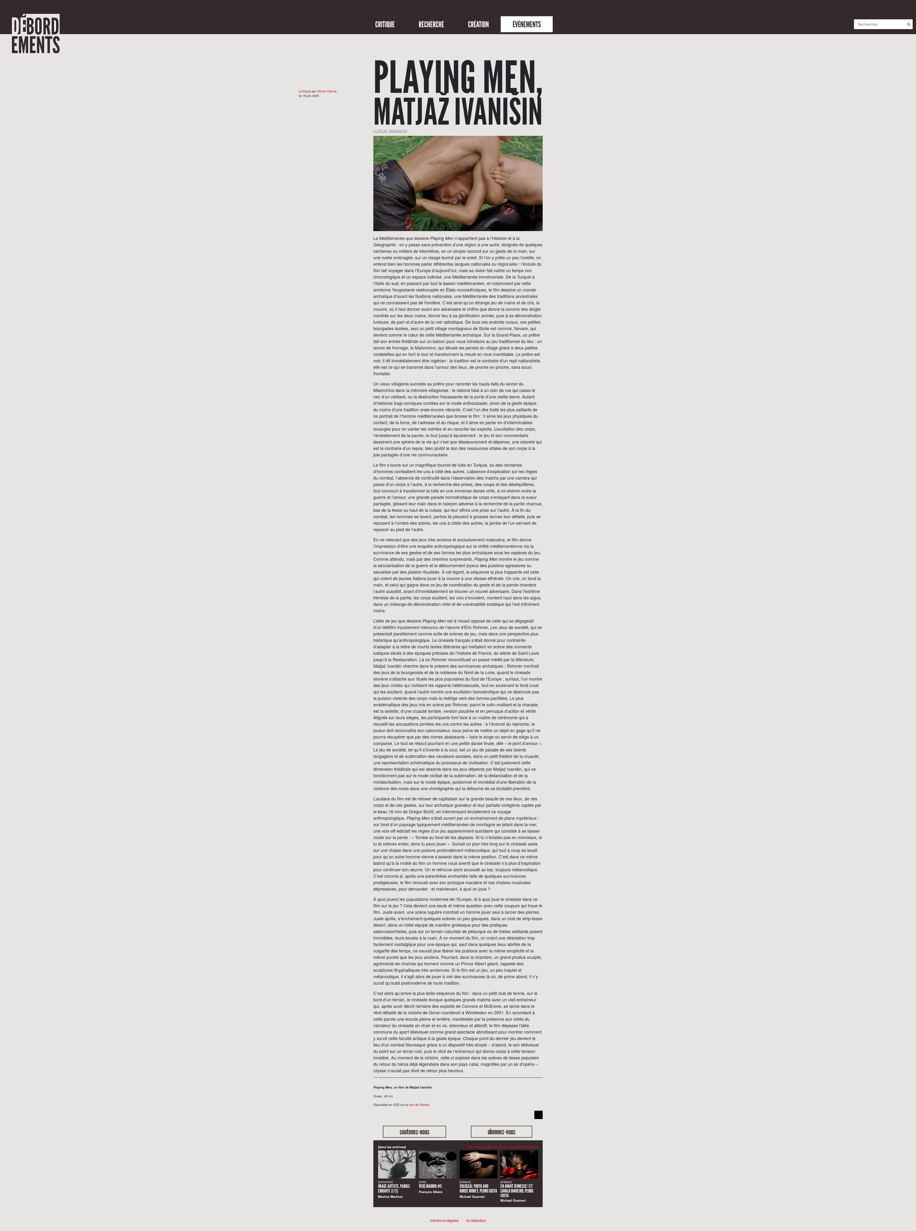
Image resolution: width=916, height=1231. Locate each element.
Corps (494, 1147)
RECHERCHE (431, 24)
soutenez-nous (414, 1131)
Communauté (477, 1147)
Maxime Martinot (394, 1189)
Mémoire (531, 1147)
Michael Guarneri (478, 1189)
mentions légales (444, 1220)
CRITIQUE (385, 24)
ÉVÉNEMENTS (527, 24)
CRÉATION (478, 24)
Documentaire (512, 1147)
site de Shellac (419, 1104)
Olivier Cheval (326, 91)
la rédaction (476, 1220)
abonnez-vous (501, 1131)
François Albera (430, 1187)
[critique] (305, 91)
